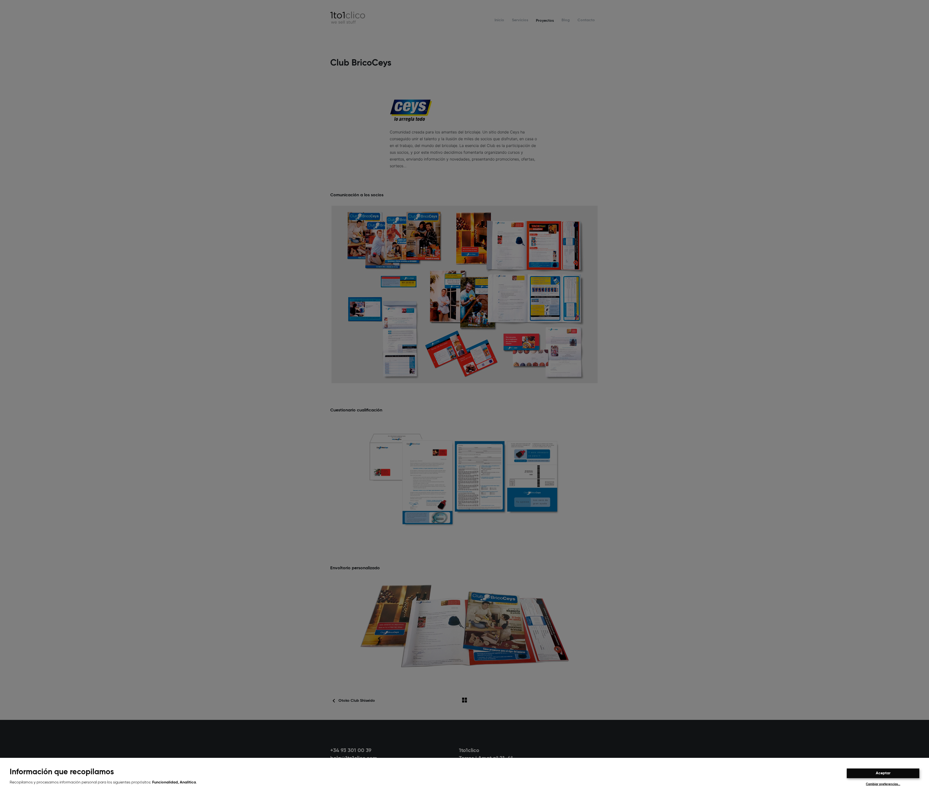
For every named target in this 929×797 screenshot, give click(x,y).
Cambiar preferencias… (883, 784)
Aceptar (883, 773)
